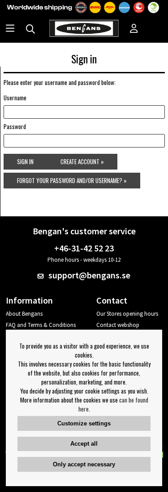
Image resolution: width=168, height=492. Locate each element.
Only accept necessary (84, 464)
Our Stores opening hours (127, 314)
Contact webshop (117, 325)
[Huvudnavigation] (10, 29)
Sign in (25, 161)
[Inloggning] (134, 29)
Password (15, 126)
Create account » (82, 161)
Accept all (84, 443)
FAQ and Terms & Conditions (41, 325)
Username (15, 97)
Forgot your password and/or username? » (72, 180)
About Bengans (24, 314)
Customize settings (84, 423)
